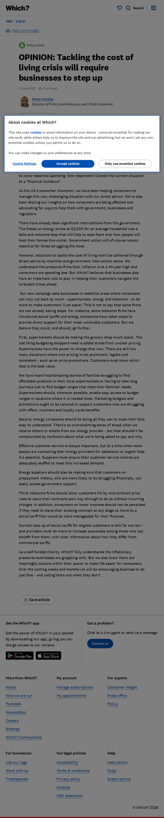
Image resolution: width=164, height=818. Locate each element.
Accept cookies (68, 164)
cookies (36, 132)
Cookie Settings (25, 164)
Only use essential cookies (125, 164)
